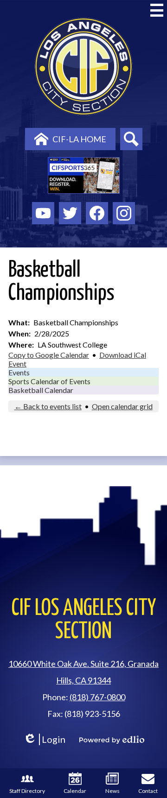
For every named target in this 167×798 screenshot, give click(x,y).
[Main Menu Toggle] (157, 10)
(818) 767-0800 (97, 697)
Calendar (75, 790)
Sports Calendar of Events (49, 381)
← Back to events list (48, 406)
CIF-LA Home (79, 139)
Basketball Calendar (40, 390)
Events (19, 372)
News (112, 790)
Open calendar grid (122, 406)
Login (44, 739)
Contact (148, 790)
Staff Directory (27, 790)
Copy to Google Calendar (48, 354)
